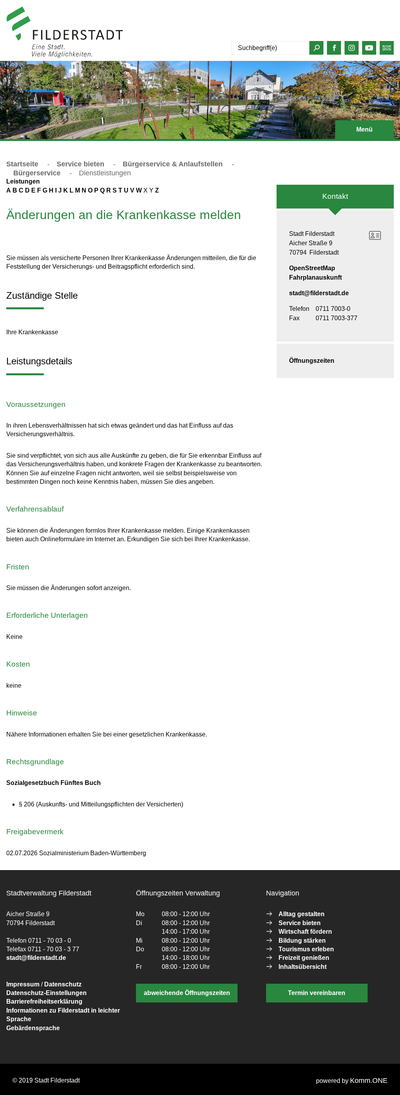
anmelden (138, 56)
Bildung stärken (302, 940)
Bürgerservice (37, 173)
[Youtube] (369, 49)
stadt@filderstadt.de (319, 293)
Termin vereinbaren (316, 993)
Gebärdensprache (33, 1028)
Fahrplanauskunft (315, 277)
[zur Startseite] (64, 56)
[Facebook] (334, 49)
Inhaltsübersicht (303, 966)
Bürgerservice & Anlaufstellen (173, 164)
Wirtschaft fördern (305, 931)
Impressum (22, 984)
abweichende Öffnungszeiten (187, 993)
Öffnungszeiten (311, 360)
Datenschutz (63, 984)
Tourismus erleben (306, 949)
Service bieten (80, 164)
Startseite (22, 164)
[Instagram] (351, 49)
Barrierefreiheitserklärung (44, 1001)
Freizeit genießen (304, 957)
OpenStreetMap (312, 268)
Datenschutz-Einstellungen (46, 993)
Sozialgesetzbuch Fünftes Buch (53, 782)
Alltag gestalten (302, 914)
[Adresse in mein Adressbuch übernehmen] (375, 235)
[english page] (387, 49)
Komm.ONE (369, 1080)
